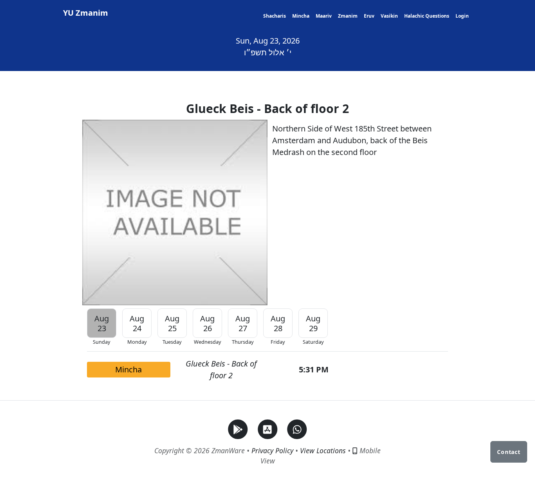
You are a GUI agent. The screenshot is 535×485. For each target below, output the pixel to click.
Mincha (300, 16)
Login (462, 16)
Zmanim (348, 16)
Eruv (369, 16)
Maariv (324, 16)
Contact (509, 452)
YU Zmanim (85, 12)
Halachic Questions (426, 16)
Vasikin (389, 16)
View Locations (323, 450)
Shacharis (274, 16)
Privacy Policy (272, 450)
